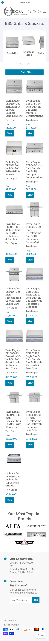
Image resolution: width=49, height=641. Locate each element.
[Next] (28, 64)
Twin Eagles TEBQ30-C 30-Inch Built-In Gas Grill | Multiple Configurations (14, 108)
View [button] (9, 133)
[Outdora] (15, 11)
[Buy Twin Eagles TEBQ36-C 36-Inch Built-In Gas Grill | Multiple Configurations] (35, 86)
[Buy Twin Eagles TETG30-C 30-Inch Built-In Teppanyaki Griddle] (14, 459)
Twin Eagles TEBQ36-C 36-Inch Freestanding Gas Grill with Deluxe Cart (13, 296)
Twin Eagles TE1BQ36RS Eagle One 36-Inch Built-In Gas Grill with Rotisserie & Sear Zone (13, 359)
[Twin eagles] (13, 534)
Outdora (6, 620)
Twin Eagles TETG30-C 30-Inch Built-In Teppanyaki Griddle (13, 479)
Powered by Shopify (11, 625)
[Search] (29, 11)
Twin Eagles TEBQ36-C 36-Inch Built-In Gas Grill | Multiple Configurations (34, 108)
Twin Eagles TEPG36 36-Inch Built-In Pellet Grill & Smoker (12, 168)
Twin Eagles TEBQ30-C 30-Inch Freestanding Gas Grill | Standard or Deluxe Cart (34, 233)
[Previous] (21, 64)
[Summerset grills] (36, 526)
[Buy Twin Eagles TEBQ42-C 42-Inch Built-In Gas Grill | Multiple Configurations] (35, 148)
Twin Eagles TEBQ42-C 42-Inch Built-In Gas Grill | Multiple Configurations (34, 170)
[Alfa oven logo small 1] (13, 526)
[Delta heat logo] (24, 542)
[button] (34, 11)
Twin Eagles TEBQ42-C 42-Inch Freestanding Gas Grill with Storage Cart (13, 419)
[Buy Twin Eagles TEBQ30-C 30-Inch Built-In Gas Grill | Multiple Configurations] (14, 86)
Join (36, 600)
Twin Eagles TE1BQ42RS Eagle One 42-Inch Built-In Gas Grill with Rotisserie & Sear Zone (34, 297)
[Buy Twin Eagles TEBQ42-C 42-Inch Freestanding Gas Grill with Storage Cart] (14, 397)
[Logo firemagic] (36, 534)
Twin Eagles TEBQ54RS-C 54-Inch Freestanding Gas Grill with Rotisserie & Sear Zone (34, 421)
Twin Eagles (11, 120)
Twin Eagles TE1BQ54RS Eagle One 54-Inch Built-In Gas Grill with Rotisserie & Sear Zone (34, 359)
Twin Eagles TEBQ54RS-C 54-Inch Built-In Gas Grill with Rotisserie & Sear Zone (14, 231)
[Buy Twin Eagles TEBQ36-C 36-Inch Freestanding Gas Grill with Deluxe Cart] (14, 274)
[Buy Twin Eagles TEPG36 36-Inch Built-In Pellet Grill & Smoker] (14, 148)
